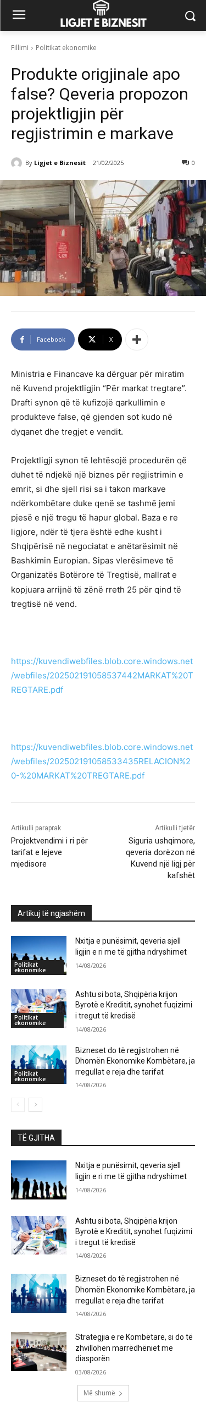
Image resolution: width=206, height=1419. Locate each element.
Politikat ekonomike (66, 47)
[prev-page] (18, 1105)
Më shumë (99, 1393)
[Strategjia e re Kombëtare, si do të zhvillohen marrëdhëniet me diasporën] (38, 1351)
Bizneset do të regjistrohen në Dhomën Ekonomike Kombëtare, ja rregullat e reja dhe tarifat (135, 1061)
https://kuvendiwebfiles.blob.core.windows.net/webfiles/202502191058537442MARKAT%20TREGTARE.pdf (102, 675)
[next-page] (35, 1105)
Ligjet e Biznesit (60, 162)
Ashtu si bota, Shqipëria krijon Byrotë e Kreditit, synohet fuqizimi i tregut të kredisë (133, 1005)
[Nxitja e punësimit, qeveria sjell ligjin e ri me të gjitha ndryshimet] (38, 955)
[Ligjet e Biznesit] (18, 162)
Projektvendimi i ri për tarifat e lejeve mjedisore (49, 852)
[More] (136, 339)
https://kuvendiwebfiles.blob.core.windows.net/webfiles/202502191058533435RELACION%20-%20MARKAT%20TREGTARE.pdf (102, 761)
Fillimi (20, 47)
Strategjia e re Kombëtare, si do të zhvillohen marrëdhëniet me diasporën (134, 1348)
